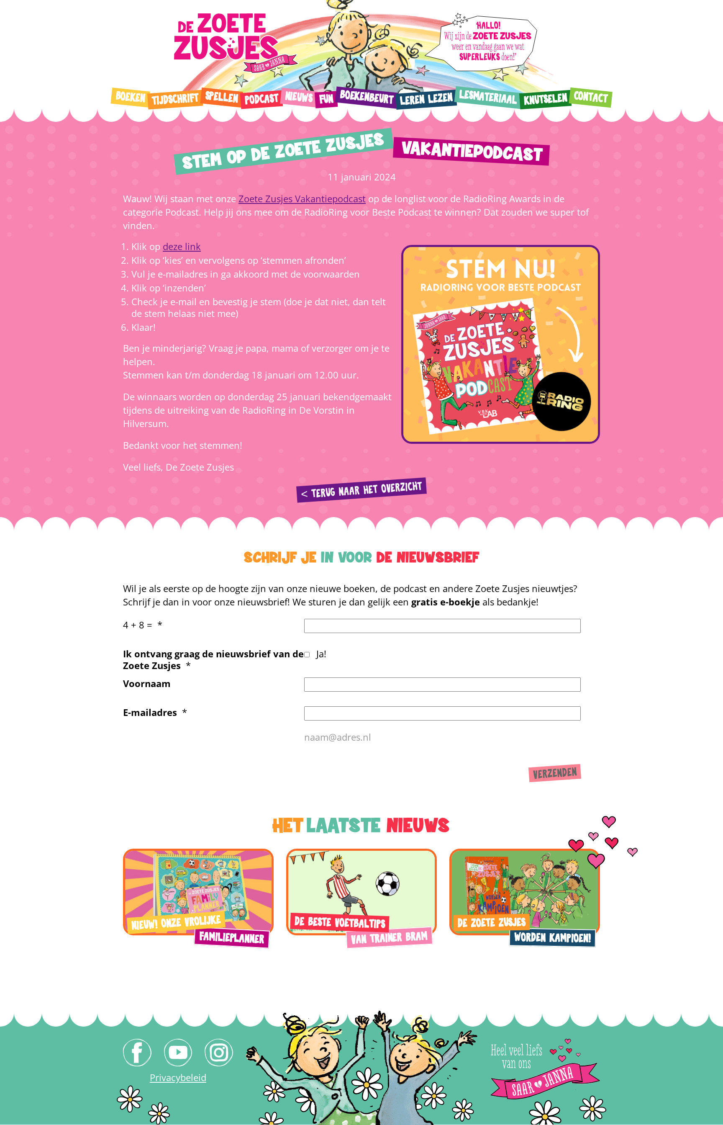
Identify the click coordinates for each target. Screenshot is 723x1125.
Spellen (221, 97)
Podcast (261, 99)
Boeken (130, 97)
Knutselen (545, 99)
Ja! (321, 653)
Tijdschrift (174, 99)
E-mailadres (150, 712)
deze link (182, 246)
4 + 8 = (137, 624)
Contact (590, 97)
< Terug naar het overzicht (362, 490)
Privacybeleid (178, 1077)
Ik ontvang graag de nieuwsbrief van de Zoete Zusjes (213, 659)
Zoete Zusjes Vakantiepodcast (302, 198)
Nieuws (299, 97)
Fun (326, 99)
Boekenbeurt (366, 97)
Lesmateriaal (488, 97)
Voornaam (147, 683)
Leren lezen (426, 99)
